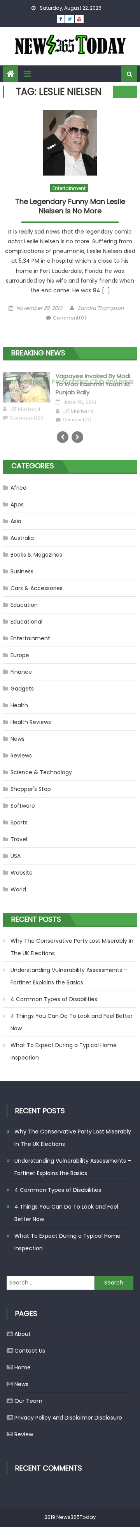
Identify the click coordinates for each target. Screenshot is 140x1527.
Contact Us (29, 1351)
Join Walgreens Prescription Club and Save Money (68, 385)
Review (23, 1434)
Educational (26, 622)
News (17, 739)
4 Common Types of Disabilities (53, 999)
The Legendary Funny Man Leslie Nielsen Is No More (70, 206)
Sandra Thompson (100, 308)
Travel (18, 839)
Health (19, 705)
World (18, 889)
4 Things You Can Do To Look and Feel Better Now (71, 1022)
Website (21, 873)
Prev (62, 437)
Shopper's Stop (30, 789)
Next (77, 437)
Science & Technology (41, 772)
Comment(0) (69, 318)
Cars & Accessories (36, 588)
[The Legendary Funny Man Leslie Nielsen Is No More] (70, 143)
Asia (15, 521)
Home (22, 1367)
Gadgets (22, 688)
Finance (21, 672)
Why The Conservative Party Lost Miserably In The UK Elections (71, 947)
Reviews (21, 755)
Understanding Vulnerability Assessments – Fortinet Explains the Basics (68, 976)
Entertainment (69, 188)
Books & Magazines (36, 555)
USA (15, 856)
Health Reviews (30, 722)
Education (24, 605)
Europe (19, 655)
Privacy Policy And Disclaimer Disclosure (68, 1418)
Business (21, 571)
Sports (19, 822)
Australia (22, 538)
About (22, 1334)
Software (22, 806)
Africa (18, 488)
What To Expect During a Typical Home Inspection (63, 1051)
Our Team (28, 1401)
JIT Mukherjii (25, 409)
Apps (17, 504)
